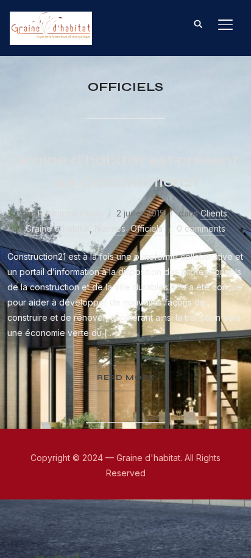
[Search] (198, 23)
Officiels (146, 228)
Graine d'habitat (58, 228)
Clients (213, 213)
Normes (109, 228)
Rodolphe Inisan (70, 213)
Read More (126, 377)
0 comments (201, 228)
